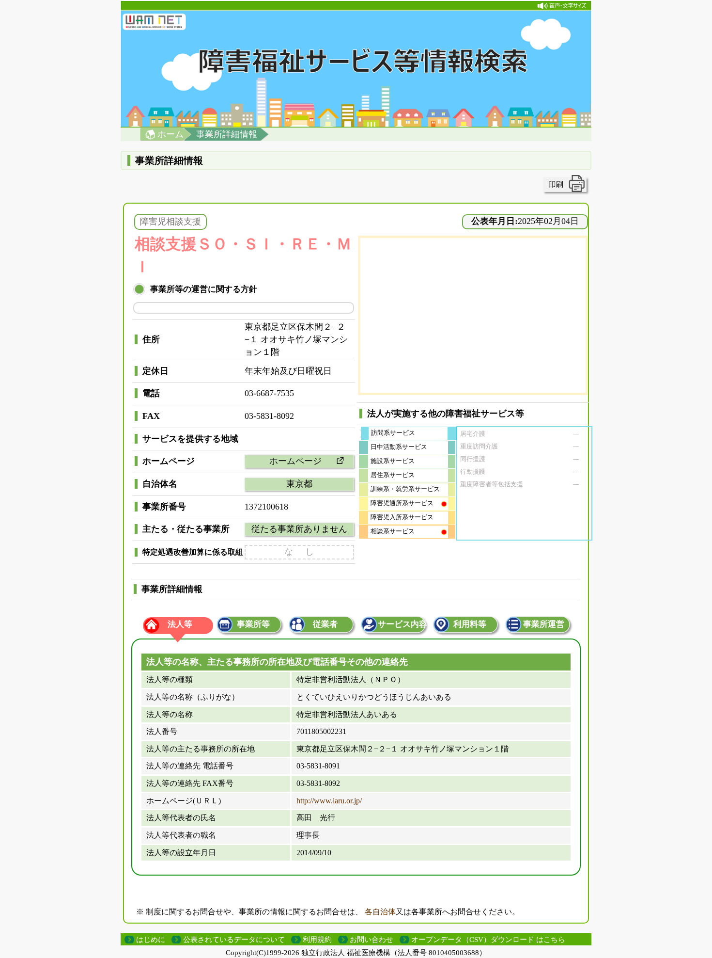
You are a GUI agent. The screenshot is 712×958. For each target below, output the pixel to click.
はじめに (150, 939)
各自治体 (380, 912)
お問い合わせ (371, 939)
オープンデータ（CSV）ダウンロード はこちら (488, 939)
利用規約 (317, 939)
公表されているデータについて (234, 939)
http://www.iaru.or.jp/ (329, 801)
